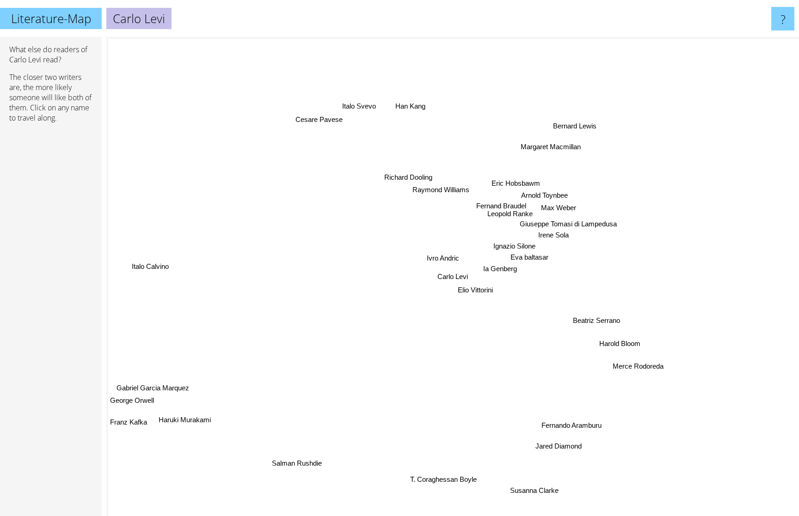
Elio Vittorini (475, 290)
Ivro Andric (443, 258)
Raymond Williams (441, 190)
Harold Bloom (620, 343)
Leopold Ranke (510, 214)
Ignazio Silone (511, 244)
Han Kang (414, 105)
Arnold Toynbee (545, 195)
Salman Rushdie (298, 463)
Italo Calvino (149, 267)
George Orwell (132, 401)
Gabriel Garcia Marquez (153, 388)
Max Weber (558, 208)
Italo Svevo (354, 108)
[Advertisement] (51, 271)
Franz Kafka (128, 422)
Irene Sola (555, 235)
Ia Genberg (500, 268)
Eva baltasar (529, 256)
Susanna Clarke (535, 490)
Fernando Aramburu (572, 425)
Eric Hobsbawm (516, 183)
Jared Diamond (559, 445)
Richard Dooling (408, 177)
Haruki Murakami (185, 420)
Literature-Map (51, 18)
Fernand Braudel (501, 206)
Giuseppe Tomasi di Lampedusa (567, 224)
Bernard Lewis (575, 126)
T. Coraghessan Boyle (444, 479)
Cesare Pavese (318, 120)
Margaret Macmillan (551, 147)
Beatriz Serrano (597, 320)
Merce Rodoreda (638, 365)
